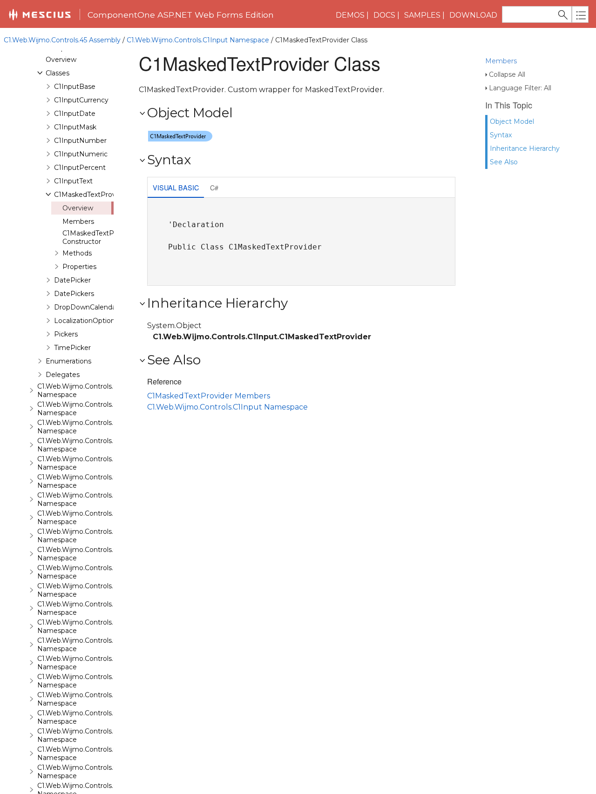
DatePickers (74, 293)
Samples (422, 15)
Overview (61, 59)
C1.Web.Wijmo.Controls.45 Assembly (62, 40)
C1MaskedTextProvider (91, 194)
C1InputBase (74, 86)
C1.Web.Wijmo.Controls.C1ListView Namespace (92, 408)
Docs (384, 15)
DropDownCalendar (86, 307)
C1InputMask (75, 127)
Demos (350, 15)
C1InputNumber (80, 140)
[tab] (176, 188)
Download (473, 15)
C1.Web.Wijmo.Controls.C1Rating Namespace (89, 535)
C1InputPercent (80, 167)
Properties (79, 266)
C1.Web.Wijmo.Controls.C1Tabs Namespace (86, 699)
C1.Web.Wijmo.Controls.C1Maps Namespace (87, 426)
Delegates (63, 374)
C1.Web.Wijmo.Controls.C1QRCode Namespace (93, 517)
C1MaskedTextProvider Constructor (99, 237)
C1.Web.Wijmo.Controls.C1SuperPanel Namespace (97, 681)
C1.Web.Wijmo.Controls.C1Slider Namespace (87, 626)
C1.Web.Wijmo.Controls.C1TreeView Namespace (94, 753)
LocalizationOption (84, 320)
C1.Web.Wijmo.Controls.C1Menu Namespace (88, 463)
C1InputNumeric (81, 154)
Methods (77, 253)
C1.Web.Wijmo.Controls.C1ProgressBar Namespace (99, 499)
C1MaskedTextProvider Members (208, 395)
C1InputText (73, 181)
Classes (57, 73)
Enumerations (68, 361)
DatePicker (72, 280)
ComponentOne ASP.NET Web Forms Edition (181, 15)
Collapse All (507, 74)
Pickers (66, 334)
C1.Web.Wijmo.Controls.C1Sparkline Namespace (93, 644)
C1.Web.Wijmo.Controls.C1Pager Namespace (89, 481)
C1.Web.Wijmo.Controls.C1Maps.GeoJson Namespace (102, 445)
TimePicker (72, 347)
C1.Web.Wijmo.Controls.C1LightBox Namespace (93, 390)
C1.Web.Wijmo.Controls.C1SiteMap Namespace (92, 590)
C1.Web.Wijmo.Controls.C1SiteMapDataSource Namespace (111, 608)
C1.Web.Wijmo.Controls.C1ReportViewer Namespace (101, 553)
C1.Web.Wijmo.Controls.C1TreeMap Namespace (93, 735)
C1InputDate (74, 113)
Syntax (501, 135)
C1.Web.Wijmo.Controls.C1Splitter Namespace (90, 662)
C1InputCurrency (81, 100)
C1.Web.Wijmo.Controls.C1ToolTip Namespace (90, 717)
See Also (504, 162)
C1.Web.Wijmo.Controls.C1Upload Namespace (90, 771)
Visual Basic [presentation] (176, 187)
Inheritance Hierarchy (525, 148)
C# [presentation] (214, 187)
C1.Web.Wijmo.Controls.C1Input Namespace (198, 40)
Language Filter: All (520, 88)
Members (501, 61)
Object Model (512, 121)
